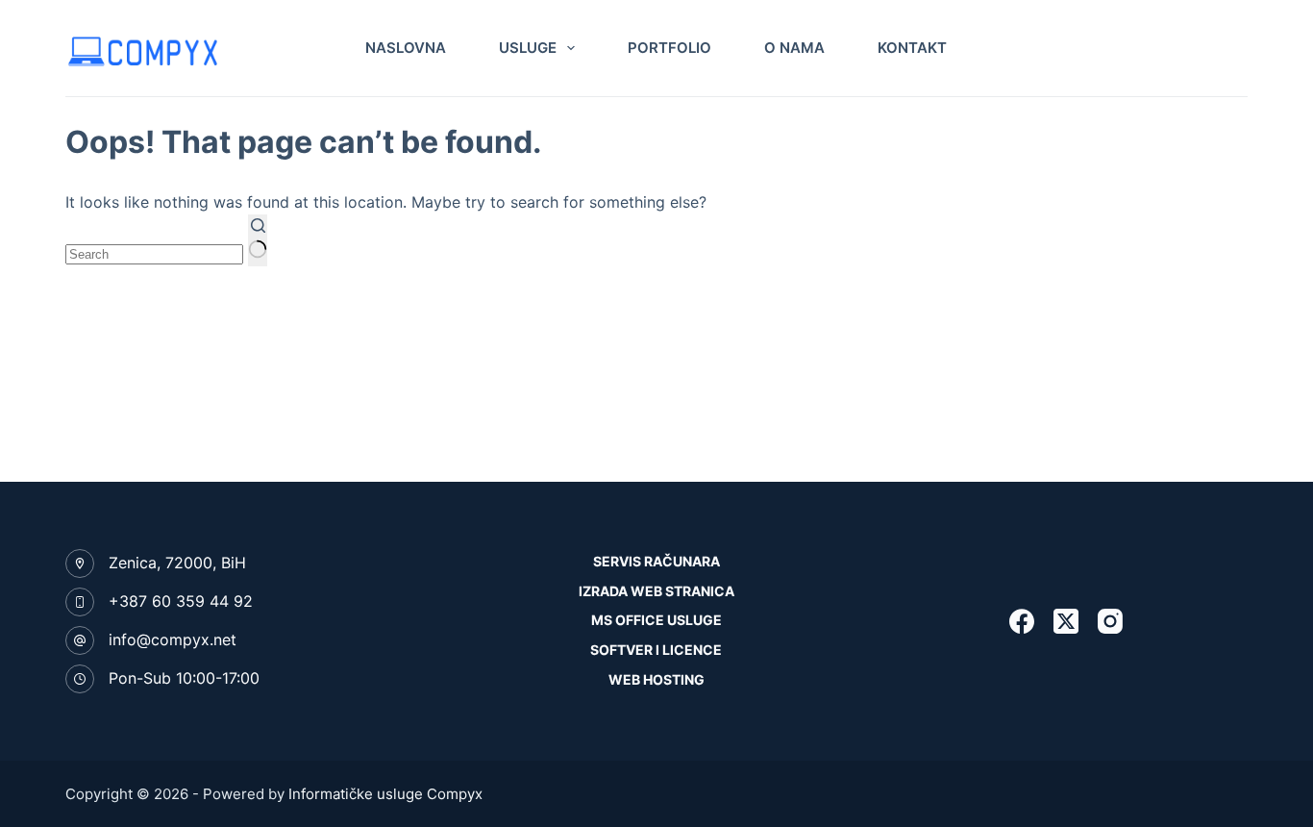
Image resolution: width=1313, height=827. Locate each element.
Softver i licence (656, 649)
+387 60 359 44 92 (181, 601)
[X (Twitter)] (1065, 621)
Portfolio (669, 47)
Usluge (528, 47)
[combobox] (154, 254)
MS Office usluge (656, 620)
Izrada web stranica (656, 591)
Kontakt (912, 47)
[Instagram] (1110, 621)
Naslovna (405, 47)
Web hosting (656, 679)
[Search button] (257, 240)
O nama (794, 47)
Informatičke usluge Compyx (385, 794)
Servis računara (656, 561)
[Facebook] (1021, 621)
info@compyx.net (172, 639)
